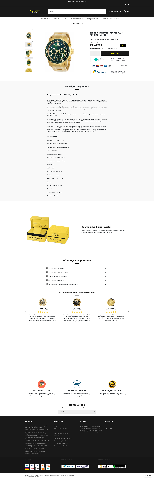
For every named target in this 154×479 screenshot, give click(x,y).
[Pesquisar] (103, 11)
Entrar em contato (77, 23)
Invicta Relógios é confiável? (111, 19)
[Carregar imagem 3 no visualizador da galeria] (29, 62)
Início (35, 19)
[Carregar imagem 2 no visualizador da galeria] (29, 54)
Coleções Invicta (92, 19)
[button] (77, 268)
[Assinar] (94, 412)
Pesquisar (56, 426)
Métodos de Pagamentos (61, 433)
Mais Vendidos (45, 19)
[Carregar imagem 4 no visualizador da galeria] (29, 71)
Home (26, 29)
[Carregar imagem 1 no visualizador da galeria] (29, 36)
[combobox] (77, 11)
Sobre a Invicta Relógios (60, 428)
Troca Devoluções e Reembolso (62, 441)
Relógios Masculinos (60, 19)
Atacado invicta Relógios (61, 446)
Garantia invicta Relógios (61, 443)
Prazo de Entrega (58, 431)
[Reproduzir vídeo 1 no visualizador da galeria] (29, 45)
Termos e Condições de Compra (63, 438)
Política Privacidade (59, 436)
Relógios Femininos (77, 19)
